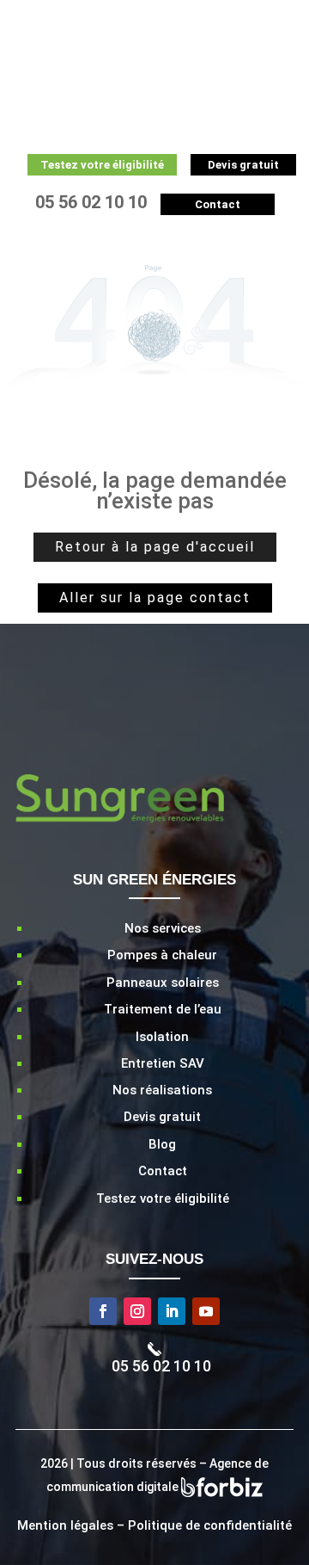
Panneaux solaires (162, 982)
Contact (162, 1171)
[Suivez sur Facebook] (103, 1311)
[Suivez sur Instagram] (137, 1311)
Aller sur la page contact (155, 597)
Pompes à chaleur (162, 955)
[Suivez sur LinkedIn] (171, 1311)
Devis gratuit (162, 1116)
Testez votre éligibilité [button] (102, 164)
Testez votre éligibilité (162, 1198)
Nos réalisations (162, 1090)
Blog (162, 1144)
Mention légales (65, 1525)
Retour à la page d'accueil (155, 547)
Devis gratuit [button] (243, 164)
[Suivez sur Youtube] (206, 1311)
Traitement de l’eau (162, 1009)
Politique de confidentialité (210, 1525)
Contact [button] (217, 204)
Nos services (162, 928)
